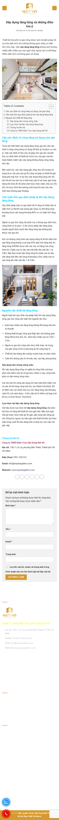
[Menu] (4, 8)
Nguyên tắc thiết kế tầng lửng (19, 118)
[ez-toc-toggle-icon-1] (50, 107)
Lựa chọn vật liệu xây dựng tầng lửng (26, 124)
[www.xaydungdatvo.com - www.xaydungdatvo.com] (29, 8)
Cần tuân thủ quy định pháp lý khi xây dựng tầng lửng (29, 114)
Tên (8, 529)
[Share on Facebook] (22, 477)
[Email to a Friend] (32, 477)
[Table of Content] (51, 106)
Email (8, 542)
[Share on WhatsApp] (17, 477)
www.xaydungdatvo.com (23, 470)
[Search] (54, 8)
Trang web (10, 554)
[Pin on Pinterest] (37, 477)
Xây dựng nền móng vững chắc (24, 121)
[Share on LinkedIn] (42, 477)
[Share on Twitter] (27, 477)
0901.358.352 (20, 457)
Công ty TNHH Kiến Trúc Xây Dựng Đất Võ (29, 131)
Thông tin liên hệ (17, 127)
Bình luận (10, 505)
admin (40, 31)
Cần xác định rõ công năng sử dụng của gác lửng (28, 111)
